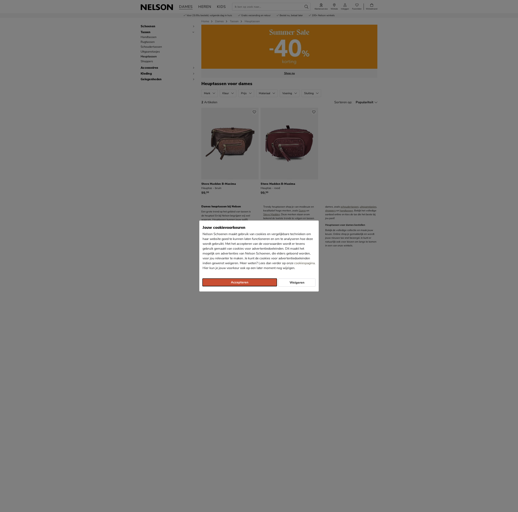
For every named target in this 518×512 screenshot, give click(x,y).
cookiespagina (304, 263)
